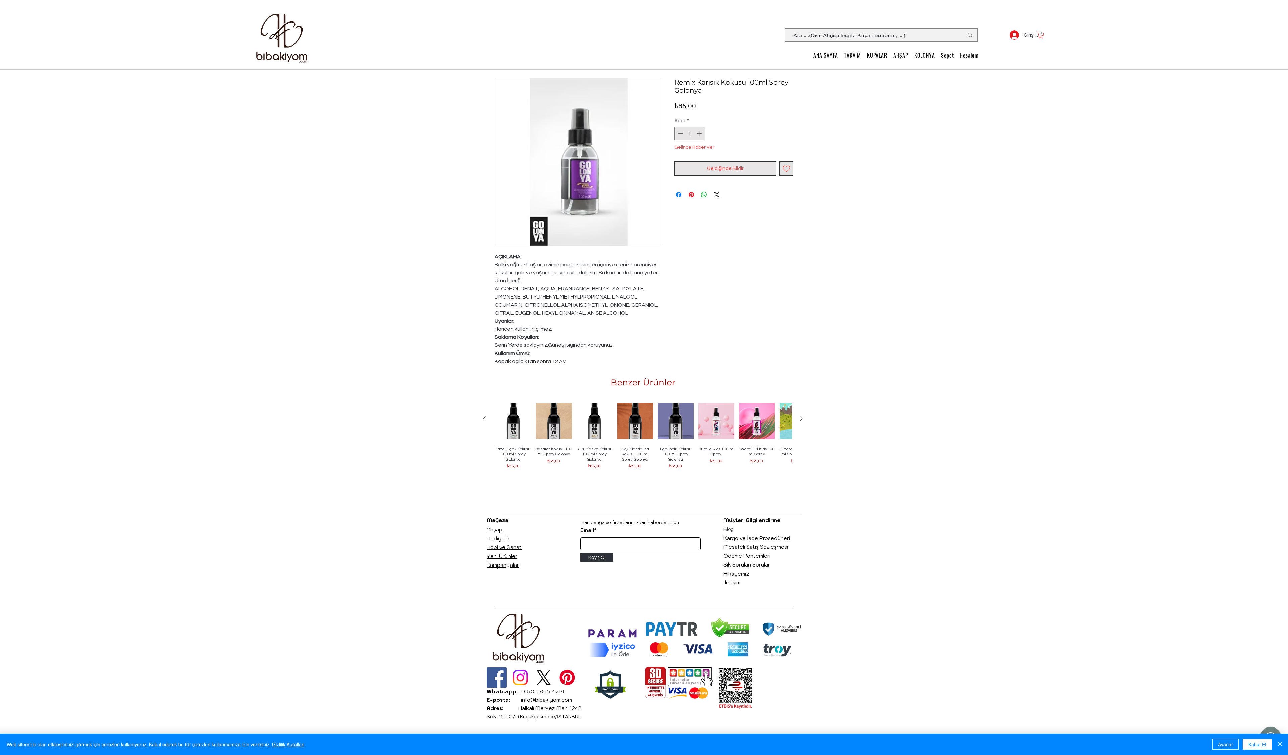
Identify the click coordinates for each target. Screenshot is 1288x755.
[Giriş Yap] (1011, 35)
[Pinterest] (567, 677)
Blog (728, 529)
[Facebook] (497, 677)
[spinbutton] (689, 133)
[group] (642, 443)
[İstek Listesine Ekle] (786, 168)
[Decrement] (679, 133)
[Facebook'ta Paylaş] (679, 195)
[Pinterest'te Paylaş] (691, 195)
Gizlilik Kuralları (288, 744)
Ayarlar (1225, 744)
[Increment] (699, 133)
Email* (588, 530)
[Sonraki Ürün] (801, 419)
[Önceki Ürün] (484, 419)
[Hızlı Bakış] (513, 421)
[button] (1041, 35)
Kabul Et (1257, 744)
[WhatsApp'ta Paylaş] (704, 195)
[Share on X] (717, 195)
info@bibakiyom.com (546, 700)
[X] (544, 677)
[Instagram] (520, 677)
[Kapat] (1280, 744)
